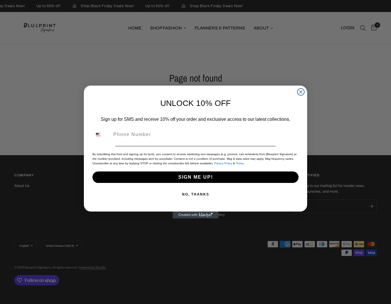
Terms (240, 163)
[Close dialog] (300, 91)
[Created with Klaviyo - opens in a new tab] (195, 215)
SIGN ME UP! (195, 177)
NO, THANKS (195, 194)
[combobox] (101, 134)
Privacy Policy (223, 163)
